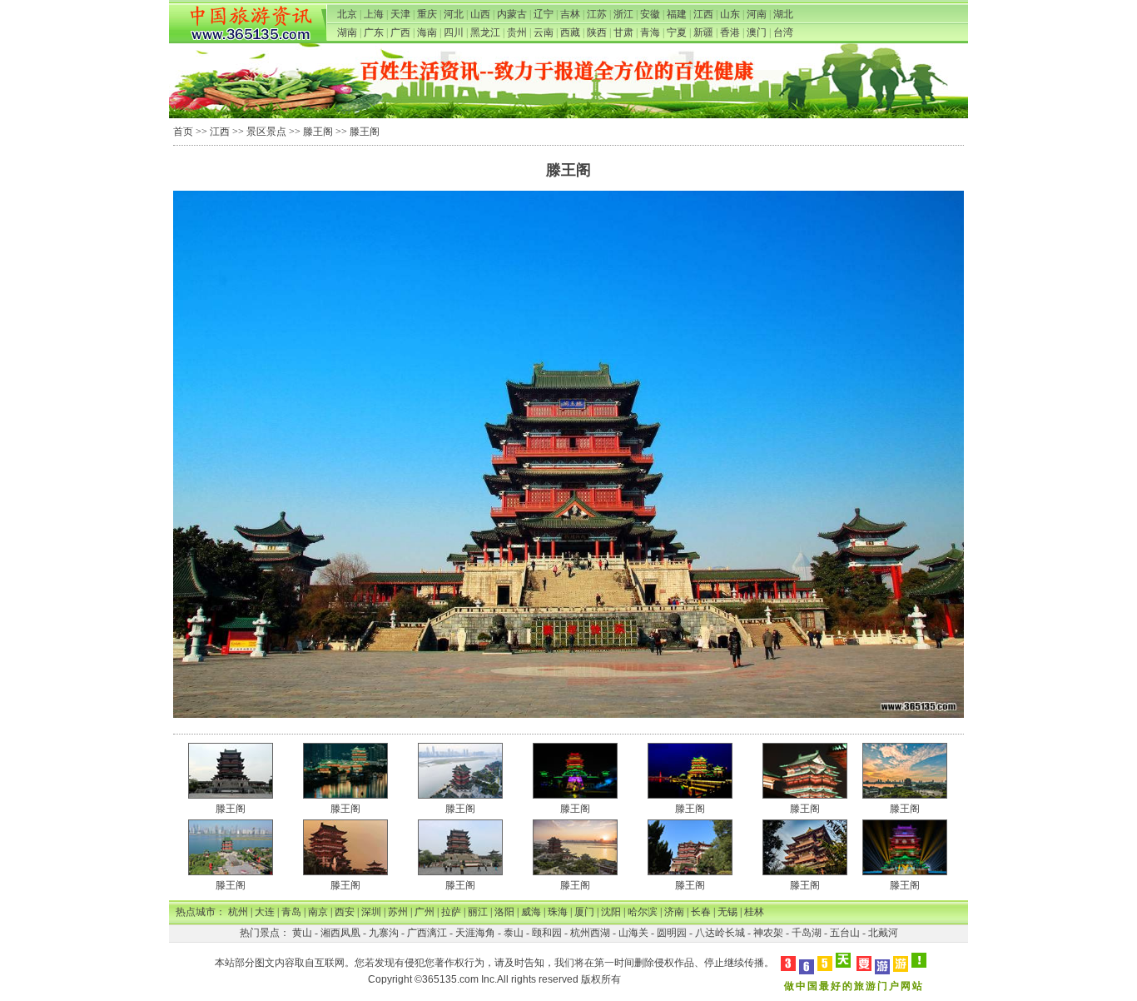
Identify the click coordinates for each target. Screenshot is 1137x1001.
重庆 (427, 14)
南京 (318, 912)
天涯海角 (475, 933)
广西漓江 (427, 933)
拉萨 (451, 912)
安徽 (650, 14)
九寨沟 (384, 933)
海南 (427, 32)
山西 (480, 14)
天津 (400, 14)
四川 (454, 32)
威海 (531, 912)
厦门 (584, 912)
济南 (674, 912)
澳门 (757, 32)
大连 (265, 912)
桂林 (754, 912)
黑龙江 (485, 32)
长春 (701, 912)
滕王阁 (318, 131)
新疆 (703, 32)
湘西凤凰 (340, 933)
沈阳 (611, 912)
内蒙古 (512, 14)
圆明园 (672, 933)
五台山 (845, 933)
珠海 (558, 912)
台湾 (783, 32)
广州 (424, 912)
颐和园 (547, 933)
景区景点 (266, 131)
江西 (703, 14)
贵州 (517, 32)
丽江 (478, 912)
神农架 (768, 933)
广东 (374, 32)
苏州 (398, 912)
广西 (400, 32)
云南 (544, 32)
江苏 (597, 14)
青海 (650, 32)
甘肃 (623, 32)
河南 (757, 14)
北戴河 (883, 933)
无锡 (727, 912)
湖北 (783, 14)
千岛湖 (807, 933)
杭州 (238, 912)
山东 (730, 14)
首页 (183, 131)
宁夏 (677, 32)
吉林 (570, 14)
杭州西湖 (590, 933)
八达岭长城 (720, 933)
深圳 (371, 912)
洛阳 (504, 912)
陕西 (597, 32)
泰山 (514, 933)
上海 (374, 14)
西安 (345, 912)
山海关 (633, 933)
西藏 (570, 32)
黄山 (302, 933)
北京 (347, 14)
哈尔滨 (643, 912)
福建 (677, 14)
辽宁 (544, 14)
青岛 (291, 912)
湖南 (347, 32)
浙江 (623, 14)
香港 (730, 32)
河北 (454, 14)
